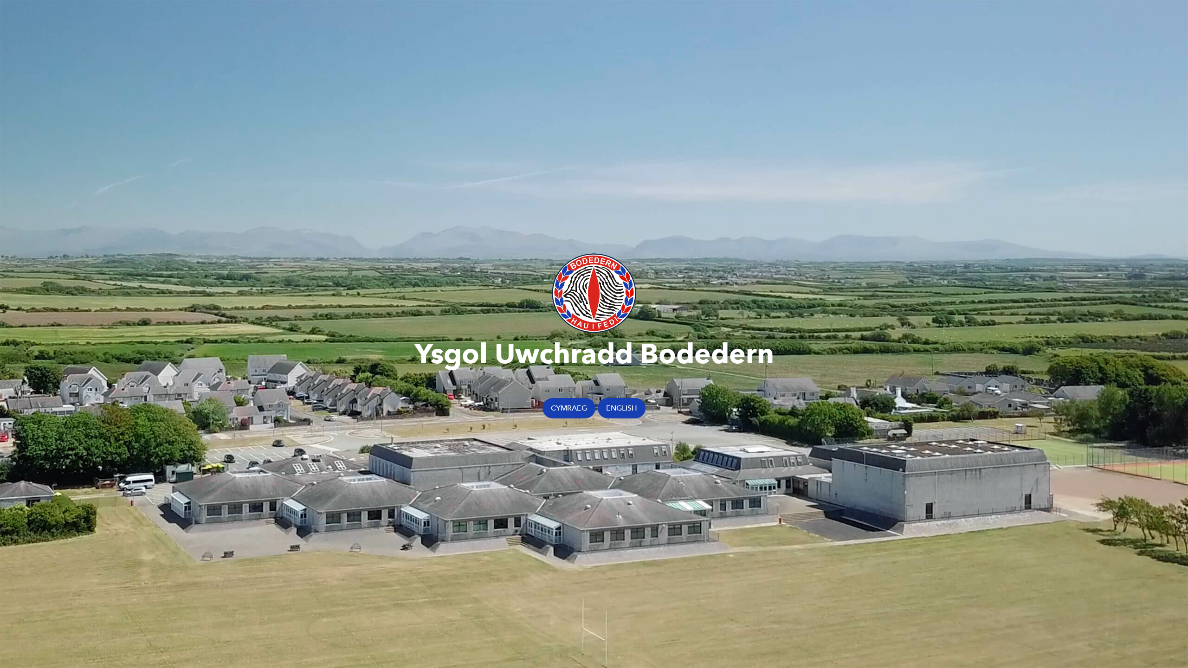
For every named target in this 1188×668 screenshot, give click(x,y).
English (621, 408)
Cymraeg (569, 408)
